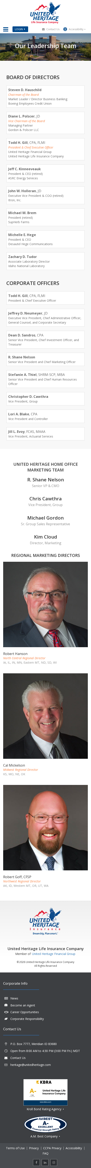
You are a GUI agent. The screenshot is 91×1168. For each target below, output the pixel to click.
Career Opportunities (24, 1012)
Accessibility (76, 29)
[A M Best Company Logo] (45, 1124)
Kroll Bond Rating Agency (44, 1109)
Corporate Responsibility (27, 1019)
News (14, 998)
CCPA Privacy (52, 1148)
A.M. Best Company (44, 1136)
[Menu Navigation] (5, 29)
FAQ (45, 1153)
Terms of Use (15, 1148)
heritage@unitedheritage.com (30, 1065)
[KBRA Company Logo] (45, 1092)
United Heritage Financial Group (53, 954)
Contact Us (52, 29)
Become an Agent (22, 1005)
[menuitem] (36, 1162)
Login (19, 29)
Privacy (34, 1148)
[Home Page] (45, 12)
